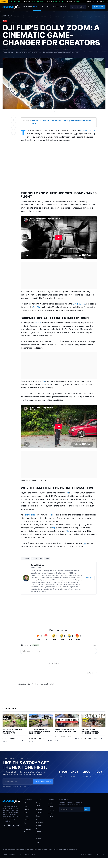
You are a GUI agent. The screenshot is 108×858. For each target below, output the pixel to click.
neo (84, 543)
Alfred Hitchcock (87, 130)
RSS (104, 854)
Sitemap (98, 854)
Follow (89, 578)
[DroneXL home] (11, 7)
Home (25, 7)
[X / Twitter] (4, 825)
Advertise (51, 810)
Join (86, 809)
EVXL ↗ (50, 817)
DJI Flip (36, 307)
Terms (90, 854)
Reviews (56, 7)
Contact (50, 806)
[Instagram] (18, 825)
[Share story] (13, 122)
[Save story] (13, 117)
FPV (37, 835)
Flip (43, 381)
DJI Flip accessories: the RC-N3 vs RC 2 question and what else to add (62, 122)
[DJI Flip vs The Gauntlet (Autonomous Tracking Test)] (15, 720)
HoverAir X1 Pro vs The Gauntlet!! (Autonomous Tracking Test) (39, 731)
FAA (43, 7)
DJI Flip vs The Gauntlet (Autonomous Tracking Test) (12, 731)
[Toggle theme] (88, 7)
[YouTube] (13, 825)
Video (47, 558)
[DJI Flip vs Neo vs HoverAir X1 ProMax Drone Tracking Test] (94, 720)
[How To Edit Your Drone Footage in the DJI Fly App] (67, 720)
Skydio (26, 812)
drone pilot (30, 515)
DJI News (36, 7)
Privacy (83, 854)
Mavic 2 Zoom (79, 304)
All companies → (27, 829)
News (30, 7)
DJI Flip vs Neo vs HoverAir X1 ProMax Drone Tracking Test (90, 731)
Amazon (26, 819)
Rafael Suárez (37, 565)
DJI (12, 15)
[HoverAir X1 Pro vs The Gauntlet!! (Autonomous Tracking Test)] (41, 720)
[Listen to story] (13, 128)
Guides (48, 7)
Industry (63, 7)
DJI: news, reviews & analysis (44, 684)
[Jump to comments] (13, 133)
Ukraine (38, 831)
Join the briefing (43, 781)
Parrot (26, 816)
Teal (25, 823)
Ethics (50, 813)
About (50, 803)
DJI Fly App (37, 558)
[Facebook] (9, 825)
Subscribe (98, 7)
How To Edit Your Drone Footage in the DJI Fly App (65, 730)
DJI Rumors (39, 812)
